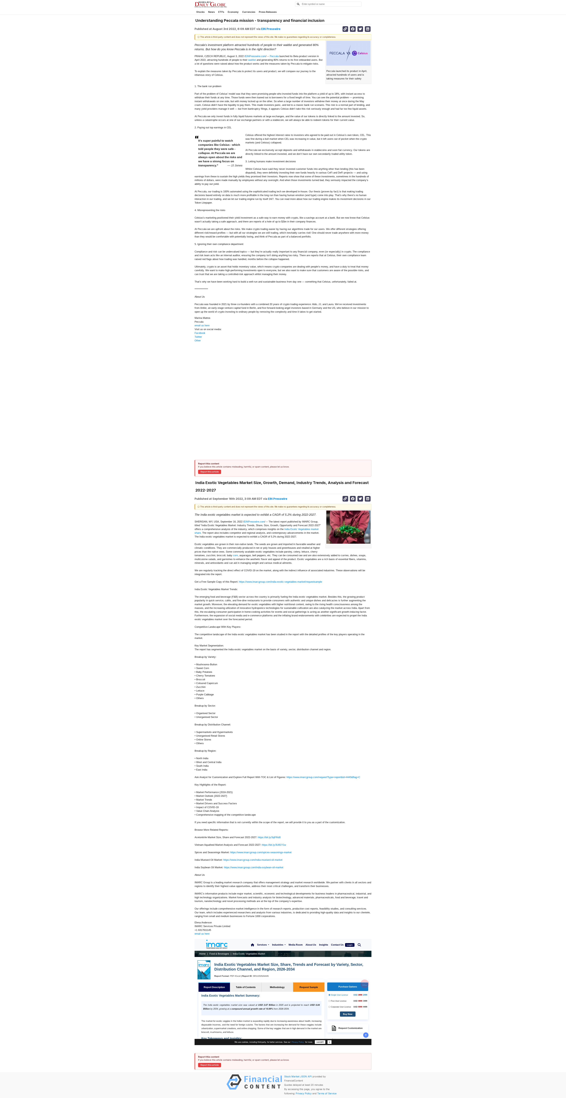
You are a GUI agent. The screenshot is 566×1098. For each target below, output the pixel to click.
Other (198, 340)
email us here (202, 325)
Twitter (198, 336)
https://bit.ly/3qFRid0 (269, 837)
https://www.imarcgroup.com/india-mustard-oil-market (252, 860)
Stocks (200, 11)
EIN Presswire (270, 29)
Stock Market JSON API (298, 1076)
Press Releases (268, 11)
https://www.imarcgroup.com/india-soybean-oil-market (253, 867)
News (211, 11)
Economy (233, 11)
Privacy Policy (304, 1093)
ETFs (221, 11)
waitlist (252, 60)
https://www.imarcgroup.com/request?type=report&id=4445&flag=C (323, 777)
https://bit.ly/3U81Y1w (274, 844)
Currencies (248, 11)
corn (235, 555)
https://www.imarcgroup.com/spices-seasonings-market (261, 852)
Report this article (209, 472)
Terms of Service (327, 1093)
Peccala (274, 56)
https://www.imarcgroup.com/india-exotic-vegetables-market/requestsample (280, 581)
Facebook (200, 333)
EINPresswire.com (255, 56)
